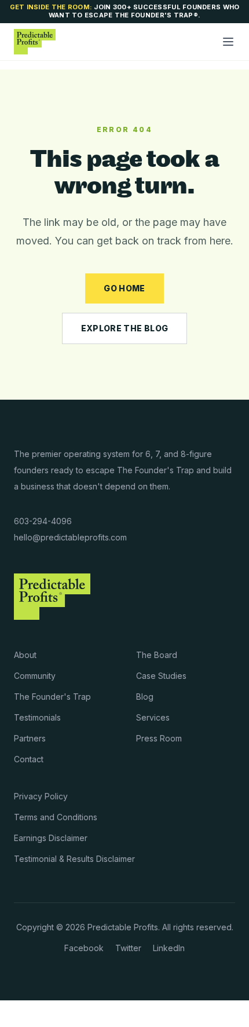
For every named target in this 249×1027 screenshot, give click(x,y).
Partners (30, 738)
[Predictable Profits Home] (35, 41)
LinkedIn (169, 948)
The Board (156, 655)
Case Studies (161, 676)
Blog (144, 696)
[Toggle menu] (228, 41)
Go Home (124, 288)
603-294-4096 (43, 521)
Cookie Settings (44, 1013)
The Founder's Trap (52, 696)
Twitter (128, 948)
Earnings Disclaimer (50, 838)
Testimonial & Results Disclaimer (74, 859)
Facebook (84, 948)
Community (35, 676)
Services (153, 717)
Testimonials (37, 717)
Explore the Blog (125, 328)
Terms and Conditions (55, 817)
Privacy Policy (41, 796)
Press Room (159, 738)
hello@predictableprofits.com (70, 537)
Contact (28, 759)
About (25, 655)
